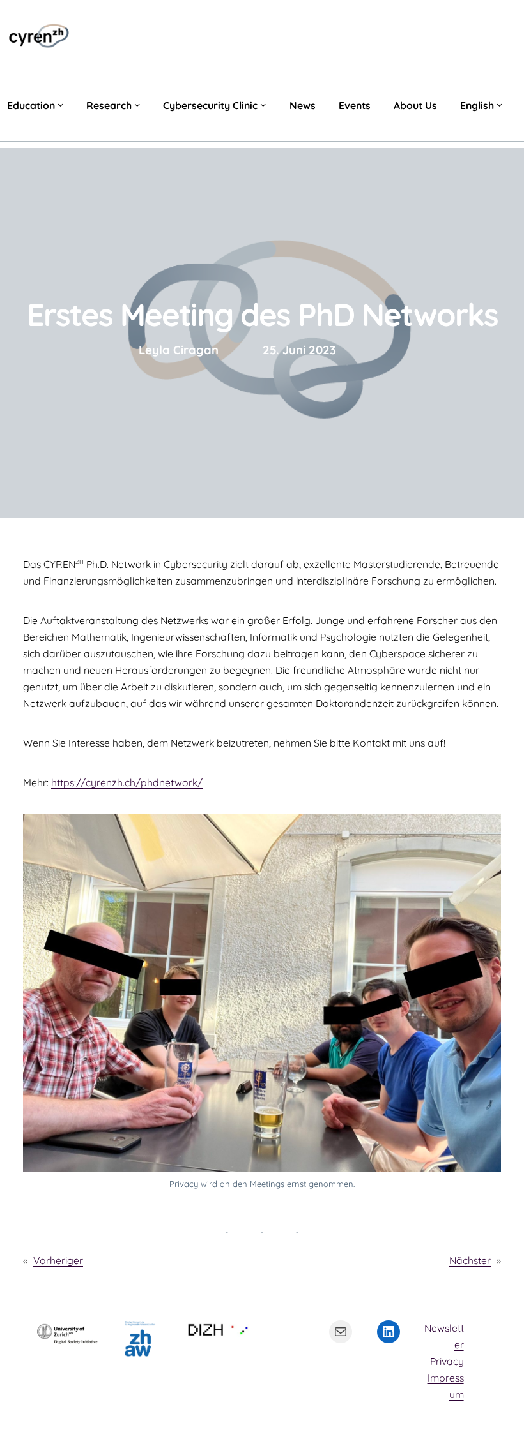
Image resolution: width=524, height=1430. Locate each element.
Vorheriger (58, 1260)
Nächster (470, 1260)
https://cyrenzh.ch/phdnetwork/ (127, 782)
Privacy (447, 1361)
